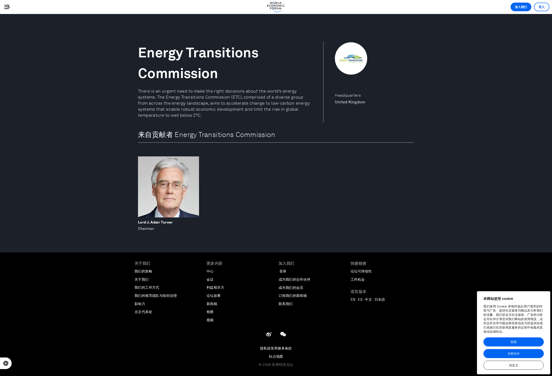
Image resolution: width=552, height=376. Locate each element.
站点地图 (276, 356)
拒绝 (514, 342)
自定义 (513, 365)
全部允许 (514, 353)
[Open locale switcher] (5, 363)
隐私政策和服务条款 (276, 348)
